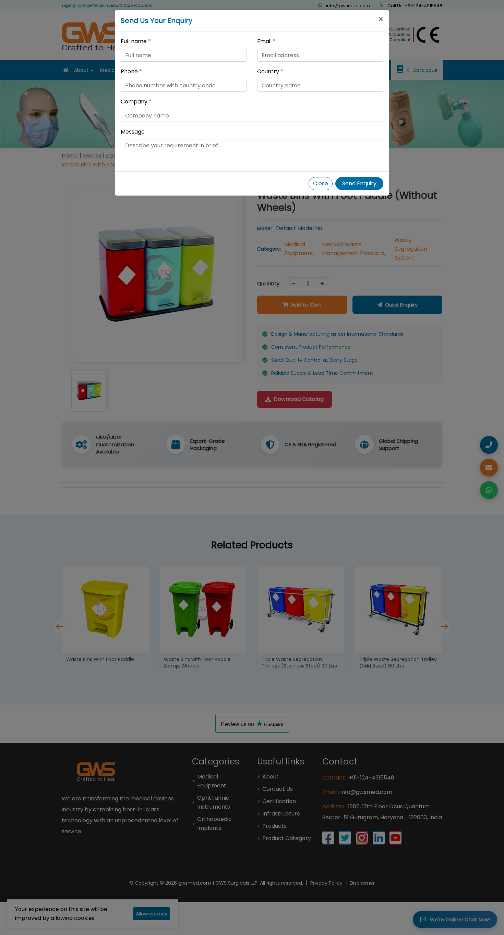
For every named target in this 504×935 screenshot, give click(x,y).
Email (266, 41)
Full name (136, 41)
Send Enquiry (359, 183)
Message (133, 132)
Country (270, 71)
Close (320, 183)
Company (136, 101)
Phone (131, 71)
